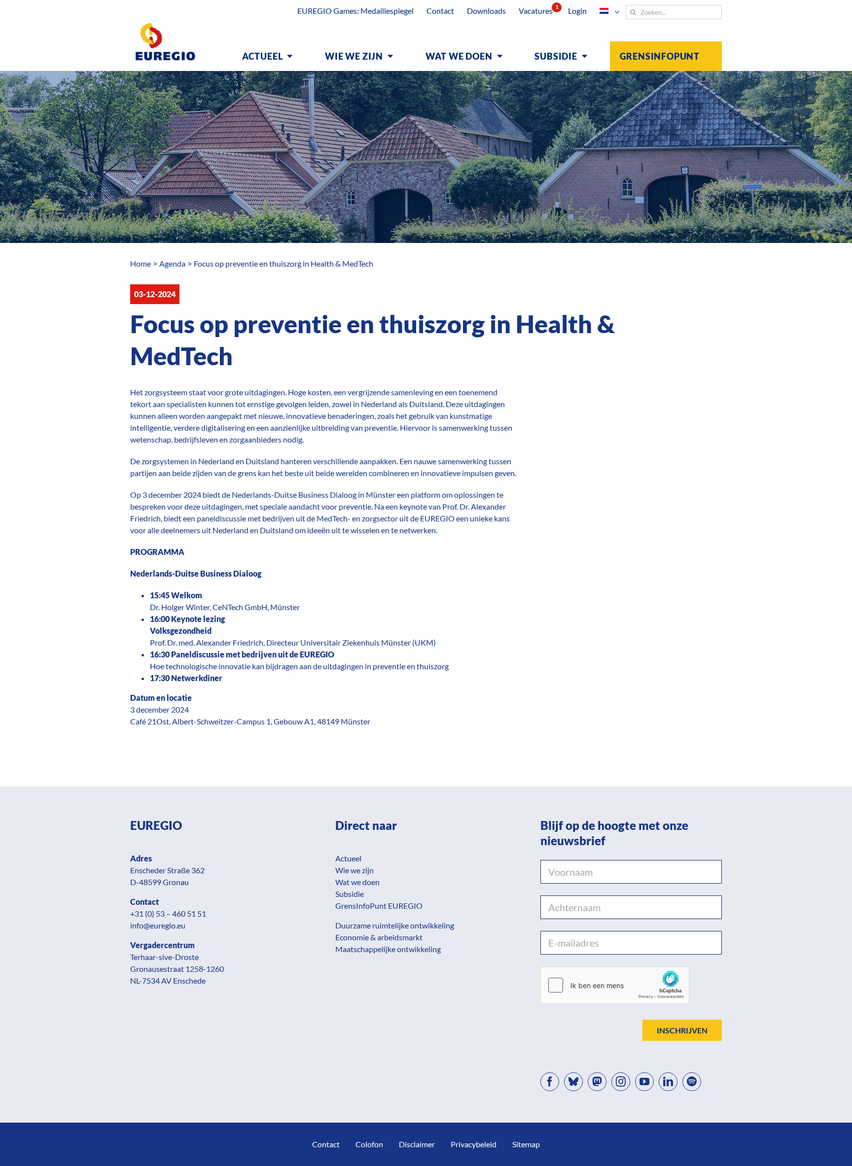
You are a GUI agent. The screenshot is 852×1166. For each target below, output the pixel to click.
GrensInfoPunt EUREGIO (379, 905)
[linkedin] (668, 1081)
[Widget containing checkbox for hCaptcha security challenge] (614, 985)
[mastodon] (597, 1081)
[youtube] (644, 1081)
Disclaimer (417, 1144)
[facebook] (549, 1081)
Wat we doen (357, 882)
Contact (326, 1144)
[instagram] (620, 1081)
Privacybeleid (474, 1144)
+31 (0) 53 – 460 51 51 (168, 913)
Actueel (348, 858)
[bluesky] (573, 1081)
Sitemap (526, 1144)
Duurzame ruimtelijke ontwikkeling (394, 925)
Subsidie (349, 893)
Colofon (369, 1144)
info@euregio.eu (157, 925)
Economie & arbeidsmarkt (379, 937)
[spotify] (691, 1081)
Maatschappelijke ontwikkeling (388, 949)
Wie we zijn (354, 870)
